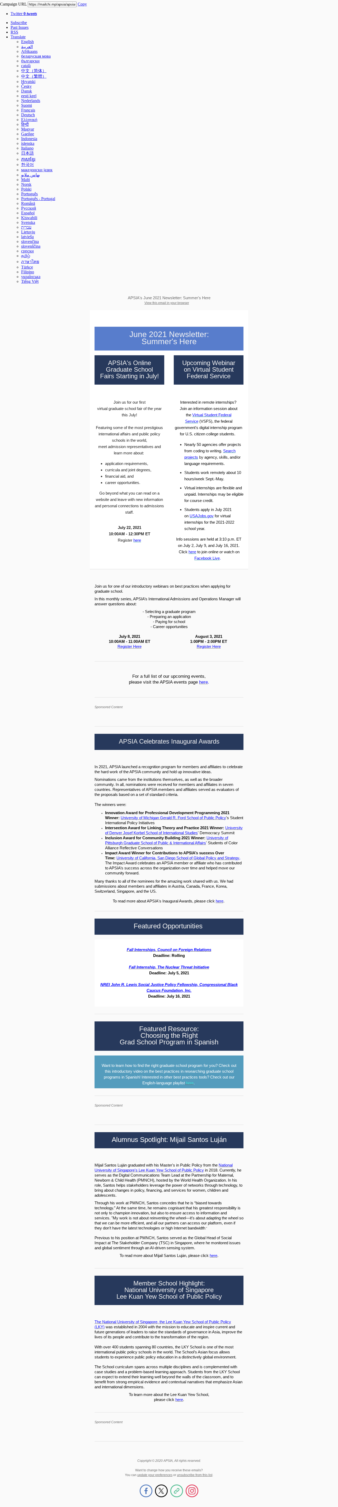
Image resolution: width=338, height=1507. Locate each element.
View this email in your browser (166, 303)
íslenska (27, 143)
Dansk (26, 91)
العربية (27, 46)
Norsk (26, 184)
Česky (26, 86)
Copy (82, 4)
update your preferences (154, 1475)
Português (29, 194)
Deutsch (28, 115)
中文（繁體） (33, 76)
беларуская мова (36, 56)
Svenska (28, 222)
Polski (26, 189)
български (30, 61)
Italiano (27, 148)
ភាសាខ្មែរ (28, 159)
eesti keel (28, 96)
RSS (14, 32)
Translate (18, 37)
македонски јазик (37, 170)
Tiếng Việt (30, 281)
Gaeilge (27, 134)
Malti (25, 179)
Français (28, 110)
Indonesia (29, 138)
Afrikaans (29, 51)
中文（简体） (33, 70)
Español (28, 213)
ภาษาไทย (30, 261)
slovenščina (30, 246)
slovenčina (30, 241)
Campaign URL (13, 4)
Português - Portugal (38, 198)
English (27, 41)
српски (27, 251)
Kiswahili (29, 217)
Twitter (24, 13)
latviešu (27, 236)
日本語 (27, 153)
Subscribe (19, 22)
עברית (26, 227)
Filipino (27, 272)
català (26, 65)
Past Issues (20, 27)
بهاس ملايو (30, 175)
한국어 (27, 164)
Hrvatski (28, 81)
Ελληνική (29, 119)
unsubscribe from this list (194, 1475)
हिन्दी (25, 124)
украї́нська (30, 276)
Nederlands (30, 100)
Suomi (26, 105)
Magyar (27, 129)
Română (28, 203)
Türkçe (27, 267)
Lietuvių (28, 232)
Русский (28, 208)
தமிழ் (25, 256)
